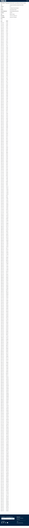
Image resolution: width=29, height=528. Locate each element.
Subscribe (12, 518)
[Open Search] (26, 1)
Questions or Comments (20, 518)
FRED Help (18, 519)
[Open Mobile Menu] (28, 1)
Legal (17, 521)
